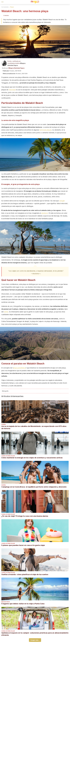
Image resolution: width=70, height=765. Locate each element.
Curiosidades (5, 7)
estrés (6, 312)
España (3, 424)
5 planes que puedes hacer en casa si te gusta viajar (23, 545)
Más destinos (5, 601)
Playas (12, 7)
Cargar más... (35, 640)
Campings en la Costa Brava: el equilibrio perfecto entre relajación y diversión (33, 487)
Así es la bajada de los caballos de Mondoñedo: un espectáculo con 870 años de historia (33, 427)
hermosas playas (45, 130)
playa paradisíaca (19, 368)
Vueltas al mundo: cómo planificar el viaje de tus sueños (24, 574)
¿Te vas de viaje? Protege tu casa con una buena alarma (24, 516)
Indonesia (12, 90)
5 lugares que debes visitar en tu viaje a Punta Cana (22, 604)
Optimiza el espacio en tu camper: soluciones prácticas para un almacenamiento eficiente (34, 634)
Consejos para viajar (8, 455)
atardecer (44, 213)
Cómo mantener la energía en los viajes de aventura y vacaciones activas (32, 458)
